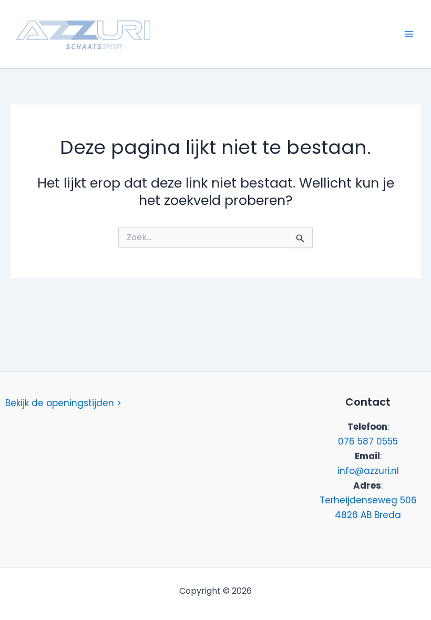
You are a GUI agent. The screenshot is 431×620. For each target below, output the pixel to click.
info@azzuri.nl (368, 470)
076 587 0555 (368, 441)
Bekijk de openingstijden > (63, 403)
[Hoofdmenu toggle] (408, 34)
